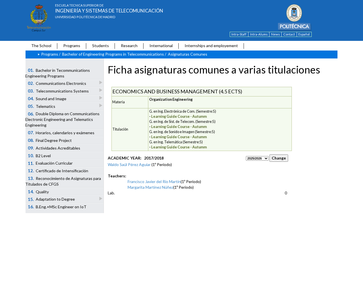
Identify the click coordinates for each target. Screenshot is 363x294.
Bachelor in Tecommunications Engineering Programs (57, 73)
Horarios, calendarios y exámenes (61, 132)
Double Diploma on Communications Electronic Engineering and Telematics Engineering (62, 119)
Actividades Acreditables (54, 147)
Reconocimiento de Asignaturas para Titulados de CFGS (63, 181)
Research (129, 45)
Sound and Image (47, 98)
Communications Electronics (57, 83)
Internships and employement (211, 45)
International (161, 45)
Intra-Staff (238, 34)
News (275, 34)
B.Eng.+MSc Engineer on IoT (57, 206)
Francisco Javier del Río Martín (154, 181)
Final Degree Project (50, 140)
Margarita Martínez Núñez (150, 187)
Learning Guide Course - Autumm (179, 116)
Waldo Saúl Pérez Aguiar (129, 164)
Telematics (42, 106)
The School (41, 45)
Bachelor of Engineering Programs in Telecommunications (113, 54)
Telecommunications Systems (58, 90)
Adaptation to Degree (51, 199)
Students (100, 45)
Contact (289, 34)
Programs (71, 45)
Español (304, 34)
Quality (38, 191)
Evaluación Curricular (50, 163)
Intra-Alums (259, 34)
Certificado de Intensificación (58, 170)
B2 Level (39, 155)
